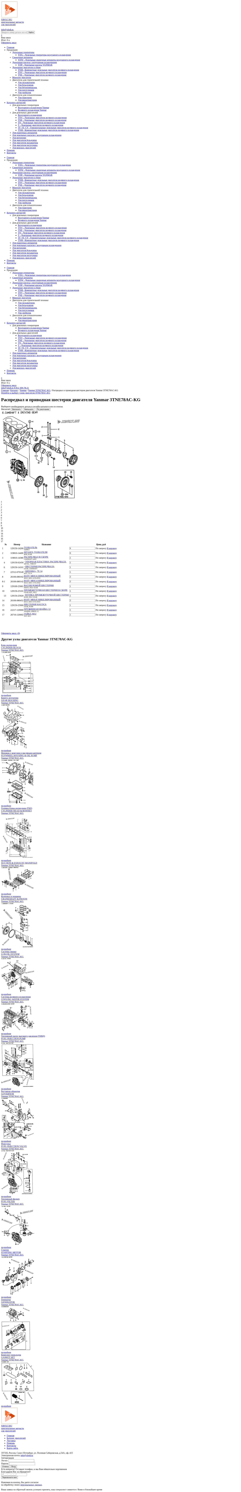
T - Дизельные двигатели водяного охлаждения (40, 125)
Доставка (11, 1440)
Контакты (11, 153)
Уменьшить (28, 409)
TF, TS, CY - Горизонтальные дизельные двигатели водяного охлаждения (53, 127)
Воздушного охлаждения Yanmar (33, 107)
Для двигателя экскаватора (25, 143)
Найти (31, 32)
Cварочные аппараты (22, 57)
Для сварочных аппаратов (24, 132)
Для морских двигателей (24, 148)
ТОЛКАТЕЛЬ (30, 547)
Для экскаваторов (26, 82)
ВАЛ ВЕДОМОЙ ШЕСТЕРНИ (39, 585)
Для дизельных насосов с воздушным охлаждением (36, 135)
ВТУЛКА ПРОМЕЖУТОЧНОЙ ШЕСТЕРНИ (47, 595)
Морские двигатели (21, 77)
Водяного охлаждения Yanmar (32, 110)
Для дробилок (24, 92)
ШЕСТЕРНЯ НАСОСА (35, 604)
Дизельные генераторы (23, 52)
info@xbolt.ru (7, 29)
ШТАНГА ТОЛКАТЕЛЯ (35, 552)
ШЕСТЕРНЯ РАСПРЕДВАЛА (39, 566)
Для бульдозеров (25, 85)
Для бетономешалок (27, 87)
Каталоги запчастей (16, 102)
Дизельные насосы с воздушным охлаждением (34, 62)
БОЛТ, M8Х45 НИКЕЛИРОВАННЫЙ (42, 599)
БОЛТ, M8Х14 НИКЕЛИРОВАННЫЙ (42, 581)
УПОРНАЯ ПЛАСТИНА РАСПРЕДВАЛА (45, 562)
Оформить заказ (8, 42)
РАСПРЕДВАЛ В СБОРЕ (36, 557)
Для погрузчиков (26, 90)
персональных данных (31, 1485)
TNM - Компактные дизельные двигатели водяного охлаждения (48, 70)
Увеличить (16, 409)
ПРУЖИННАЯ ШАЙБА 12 (37, 609)
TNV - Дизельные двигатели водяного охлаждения (42, 72)
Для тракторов (25, 97)
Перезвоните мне (9, 1477)
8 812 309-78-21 (21, 388)
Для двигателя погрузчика (24, 145)
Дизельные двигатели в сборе (26, 67)
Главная (10, 47)
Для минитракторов (27, 100)
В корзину (112, 548)
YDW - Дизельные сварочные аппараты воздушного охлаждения (49, 60)
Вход (13, 1467)
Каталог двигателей (16, 1438)
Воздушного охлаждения (30, 115)
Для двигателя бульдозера (24, 140)
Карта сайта (12, 1448)
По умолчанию (43, 409)
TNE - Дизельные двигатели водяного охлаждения (42, 75)
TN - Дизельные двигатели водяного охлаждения (41, 122)
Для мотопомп (19, 138)
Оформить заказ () (10, 633)
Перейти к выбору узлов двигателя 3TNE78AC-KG (25, 393)
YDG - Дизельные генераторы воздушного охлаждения (44, 55)
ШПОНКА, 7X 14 (33, 571)
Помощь (11, 150)
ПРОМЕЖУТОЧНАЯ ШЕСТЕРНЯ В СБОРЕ (46, 590)
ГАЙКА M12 (30, 614)
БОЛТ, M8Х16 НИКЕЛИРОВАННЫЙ (42, 576)
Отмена (5, 1467)
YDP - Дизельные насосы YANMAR (35, 65)
